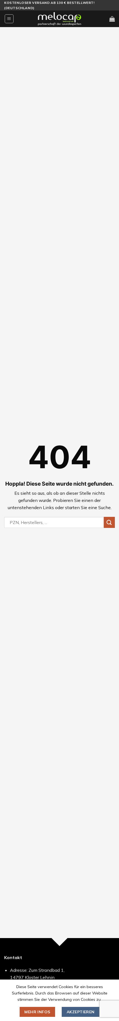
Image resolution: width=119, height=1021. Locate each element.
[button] (9, 18)
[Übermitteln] (109, 522)
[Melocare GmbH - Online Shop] (59, 19)
